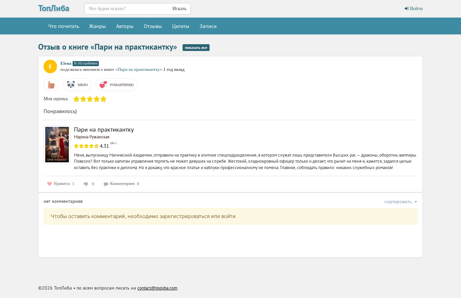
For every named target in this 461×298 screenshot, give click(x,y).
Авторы (125, 26)
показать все (196, 47)
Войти (416, 8)
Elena (66, 63)
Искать (179, 8)
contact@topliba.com (157, 288)
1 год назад (174, 69)
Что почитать (63, 26)
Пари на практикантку (104, 129)
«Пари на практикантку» (139, 69)
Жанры (97, 26)
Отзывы (153, 26)
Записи (208, 26)
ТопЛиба (53, 8)
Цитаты (180, 26)
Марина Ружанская (91, 137)
